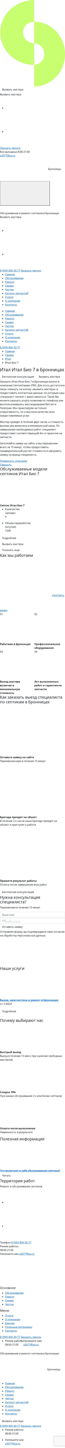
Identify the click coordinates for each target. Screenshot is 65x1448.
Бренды (10, 1323)
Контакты (11, 304)
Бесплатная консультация (18, 376)
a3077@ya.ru (7, 155)
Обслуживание (14, 278)
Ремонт (9, 282)
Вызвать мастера (12, 89)
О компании (12, 301)
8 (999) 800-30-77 (10, 270)
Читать (6, 1175)
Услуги (9, 297)
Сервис (9, 285)
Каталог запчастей (16, 293)
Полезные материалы (18, 1327)
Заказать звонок (10, 148)
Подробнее (9, 538)
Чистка (9, 289)
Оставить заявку (12, 927)
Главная (10, 274)
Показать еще (11, 550)
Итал (8, 359)
